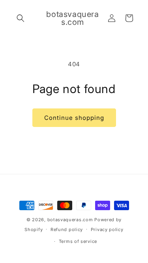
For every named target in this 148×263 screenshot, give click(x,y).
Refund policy (67, 229)
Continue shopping (74, 117)
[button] (20, 18)
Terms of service (78, 241)
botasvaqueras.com (70, 219)
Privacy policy (107, 229)
